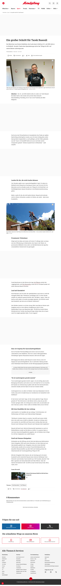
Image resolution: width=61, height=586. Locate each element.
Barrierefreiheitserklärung (50, 562)
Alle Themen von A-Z (20, 557)
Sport (18, 8)
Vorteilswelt (18, 567)
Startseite (4, 12)
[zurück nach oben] (31, 579)
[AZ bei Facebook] (45, 572)
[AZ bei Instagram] (51, 572)
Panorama (32, 8)
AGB (45, 558)
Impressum (47, 557)
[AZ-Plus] (3, 3)
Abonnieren (32, 560)
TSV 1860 (4, 564)
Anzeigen (30, 372)
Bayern (13, 8)
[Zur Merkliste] (53, 3)
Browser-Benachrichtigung (21, 564)
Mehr (55, 8)
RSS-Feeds (18, 562)
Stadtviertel (4, 558)
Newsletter (18, 558)
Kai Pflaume (37, 282)
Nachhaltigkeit (5, 574)
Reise (3, 573)
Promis (25, 8)
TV (38, 8)
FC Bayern (4, 562)
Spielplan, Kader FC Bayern (21, 569)
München (5, 8)
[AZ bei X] (56, 572)
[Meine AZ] (57, 3)
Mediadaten (32, 567)
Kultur (48, 8)
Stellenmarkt (18, 573)
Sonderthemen (33, 573)
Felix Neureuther (26, 284)
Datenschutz (47, 560)
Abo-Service (32, 562)
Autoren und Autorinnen (35, 557)
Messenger (18, 560)
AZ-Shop (32, 569)
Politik (43, 8)
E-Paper (32, 564)
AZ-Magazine (33, 571)
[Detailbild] (52, 60)
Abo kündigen (47, 564)
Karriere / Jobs (33, 558)
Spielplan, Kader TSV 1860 (21, 571)
